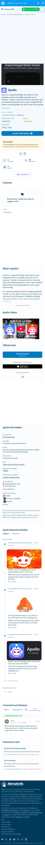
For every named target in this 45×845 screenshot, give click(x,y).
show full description (22, 305)
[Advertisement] (22, 40)
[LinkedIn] (26, 839)
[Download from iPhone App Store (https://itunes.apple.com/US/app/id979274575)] (22, 366)
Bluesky (24, 812)
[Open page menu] (43, 3)
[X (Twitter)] (6, 839)
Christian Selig (10, 437)
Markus (23, 794)
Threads (31, 812)
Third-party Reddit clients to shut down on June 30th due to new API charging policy (23, 616)
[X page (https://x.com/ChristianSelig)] (23, 377)
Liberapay (18, 817)
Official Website (22, 355)
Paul (30, 515)
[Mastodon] (10, 839)
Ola (16, 794)
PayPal (26, 817)
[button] (6, 108)
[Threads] (18, 839)
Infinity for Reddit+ (13, 498)
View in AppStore (8, 489)
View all (5, 504)
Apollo (30, 588)
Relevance (18, 709)
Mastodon (17, 812)
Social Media (7, 212)
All (6, 709)
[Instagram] (22, 839)
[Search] (38, 3)
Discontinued (8, 142)
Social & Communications (11, 477)
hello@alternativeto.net (9, 810)
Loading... (10, 692)
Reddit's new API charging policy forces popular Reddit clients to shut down (22, 571)
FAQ (2, 820)
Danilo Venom (12, 754)
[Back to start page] (3, 3)
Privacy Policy (6, 824)
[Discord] (2, 839)
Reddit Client (6, 121)
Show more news (12, 681)
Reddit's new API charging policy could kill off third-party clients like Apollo (24, 662)
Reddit (30, 543)
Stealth (9, 501)
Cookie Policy (6, 827)
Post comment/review (35, 709)
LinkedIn (6, 815)
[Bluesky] (14, 839)
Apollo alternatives (21, 133)
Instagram (38, 812)
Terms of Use (5, 822)
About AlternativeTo (8, 829)
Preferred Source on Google (11, 834)
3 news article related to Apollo (13, 464)
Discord (26, 810)
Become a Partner (7, 832)
